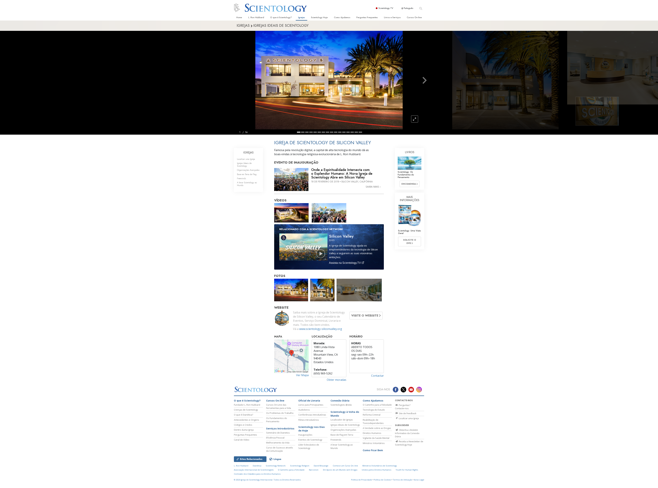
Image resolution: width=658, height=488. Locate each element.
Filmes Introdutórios (308, 419)
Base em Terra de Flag (247, 174)
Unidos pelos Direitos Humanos (376, 469)
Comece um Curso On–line (345, 465)
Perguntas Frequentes (367, 17)
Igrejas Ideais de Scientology (244, 164)
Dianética (257, 465)
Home (239, 17)
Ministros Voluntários (374, 443)
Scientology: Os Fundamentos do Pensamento (406, 174)
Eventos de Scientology (310, 439)
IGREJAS (248, 153)
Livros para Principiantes (310, 404)
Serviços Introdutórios (280, 428)
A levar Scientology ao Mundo (247, 184)
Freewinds (241, 178)
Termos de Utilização (402, 479)
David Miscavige (321, 465)
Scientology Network (275, 465)
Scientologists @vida (341, 404)
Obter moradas (336, 380)
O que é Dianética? (243, 414)
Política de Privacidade (361, 479)
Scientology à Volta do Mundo (345, 413)
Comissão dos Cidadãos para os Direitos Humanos (257, 474)
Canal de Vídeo (241, 439)
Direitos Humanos (372, 433)
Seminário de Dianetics (278, 432)
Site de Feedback (407, 413)
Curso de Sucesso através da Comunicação (279, 449)
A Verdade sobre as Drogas (377, 428)
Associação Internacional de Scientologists (253, 469)
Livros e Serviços (392, 17)
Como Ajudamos (342, 17)
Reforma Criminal (371, 414)
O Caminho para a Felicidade (377, 404)
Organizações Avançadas (248, 170)
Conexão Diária (340, 400)
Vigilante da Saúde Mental (376, 438)
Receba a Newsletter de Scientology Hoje (409, 443)
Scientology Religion (299, 465)
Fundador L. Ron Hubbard (247, 404)
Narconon (313, 469)
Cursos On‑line (414, 17)
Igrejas (301, 17)
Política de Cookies (382, 479)
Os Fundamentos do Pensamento (276, 420)
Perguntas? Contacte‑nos (402, 407)
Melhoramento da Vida (277, 442)
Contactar (377, 376)
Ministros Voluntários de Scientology (379, 465)
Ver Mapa (302, 375)
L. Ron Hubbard (256, 17)
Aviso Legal (419, 479)
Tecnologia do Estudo (374, 409)
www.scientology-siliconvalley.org (320, 329)
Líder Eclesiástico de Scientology (308, 446)
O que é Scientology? (281, 17)
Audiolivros (304, 409)
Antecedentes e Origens (246, 419)
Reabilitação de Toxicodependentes (373, 421)
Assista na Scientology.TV (345, 262)
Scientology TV (386, 8)
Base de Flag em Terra (342, 434)
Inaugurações (305, 434)
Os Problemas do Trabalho (280, 413)
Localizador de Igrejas (342, 419)
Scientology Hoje (319, 17)
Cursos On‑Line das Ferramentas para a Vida (278, 406)
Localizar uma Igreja (246, 159)
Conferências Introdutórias (312, 414)
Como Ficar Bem (373, 450)
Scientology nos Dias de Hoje (311, 428)
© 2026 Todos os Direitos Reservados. (267, 479)
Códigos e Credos (243, 424)
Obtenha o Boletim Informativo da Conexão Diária (407, 433)
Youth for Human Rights (407, 469)
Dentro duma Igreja (244, 429)
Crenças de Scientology (246, 409)
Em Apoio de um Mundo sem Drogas (340, 469)
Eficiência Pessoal (275, 437)
